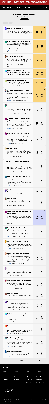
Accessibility (31, 399)
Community (8, 7)
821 (33, 22)
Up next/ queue (11, 326)
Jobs (4, 376)
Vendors (16, 385)
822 (36, 22)
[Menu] (46, 7)
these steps (39, 2)
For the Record (6, 379)
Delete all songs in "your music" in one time (18, 177)
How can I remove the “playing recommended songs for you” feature (18, 71)
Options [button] (5, 22)
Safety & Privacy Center (9, 399)
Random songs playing (14, 301)
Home (8, 10)
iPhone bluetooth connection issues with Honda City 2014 (19, 212)
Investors (16, 382)
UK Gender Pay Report (18, 401)
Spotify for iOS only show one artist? (18, 241)
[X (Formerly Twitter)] (8, 390)
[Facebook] (12, 390)
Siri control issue (12, 148)
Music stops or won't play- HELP (16, 268)
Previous (23, 22)
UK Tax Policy (12, 401)
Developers (16, 376)
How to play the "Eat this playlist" (17, 80)
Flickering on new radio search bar (17, 314)
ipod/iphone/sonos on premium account (19, 280)
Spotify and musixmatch (14, 351)
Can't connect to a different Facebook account (18, 134)
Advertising (16, 379)
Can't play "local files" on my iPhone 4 (18, 228)
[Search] (39, 7)
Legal (4, 399)
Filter (10, 22)
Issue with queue (12, 105)
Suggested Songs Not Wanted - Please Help (18, 119)
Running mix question (13, 338)
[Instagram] (4, 390)
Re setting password (13, 293)
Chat (24, 7)
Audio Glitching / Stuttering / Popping (18, 41)
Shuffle (9, 190)
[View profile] (6, 28)
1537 (40, 22)
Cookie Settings (21, 399)
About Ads (26, 399)
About (4, 374)
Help (18, 7)
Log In (42, 7)
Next (44, 22)
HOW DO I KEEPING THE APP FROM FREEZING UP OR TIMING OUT (18, 162)
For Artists (16, 374)
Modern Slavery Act (6, 401)
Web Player (27, 376)
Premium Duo (39, 376)
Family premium (12, 198)
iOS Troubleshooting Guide (15, 56)
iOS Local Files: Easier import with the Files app (18, 91)
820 (30, 22)
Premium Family (39, 379)
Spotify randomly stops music (16, 28)
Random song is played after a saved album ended (18, 254)
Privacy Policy (15, 399)
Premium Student (40, 382)
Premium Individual (40, 374)
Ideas (30, 7)
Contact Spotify (28, 382)
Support (27, 374)
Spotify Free (39, 385)
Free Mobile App (28, 379)
